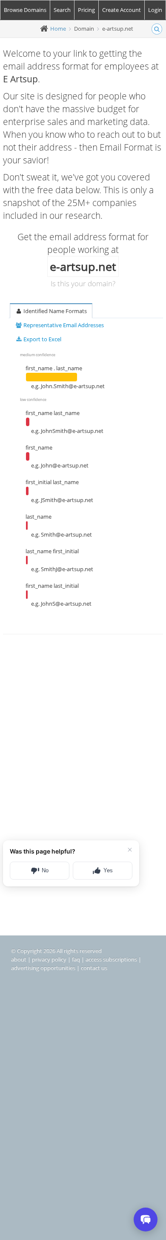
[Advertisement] (83, 737)
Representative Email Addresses (63, 325)
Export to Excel (41, 339)
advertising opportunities (43, 968)
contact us (94, 968)
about (18, 959)
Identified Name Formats (54, 311)
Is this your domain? (83, 283)
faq (76, 959)
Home (58, 28)
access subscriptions (111, 959)
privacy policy (49, 959)
